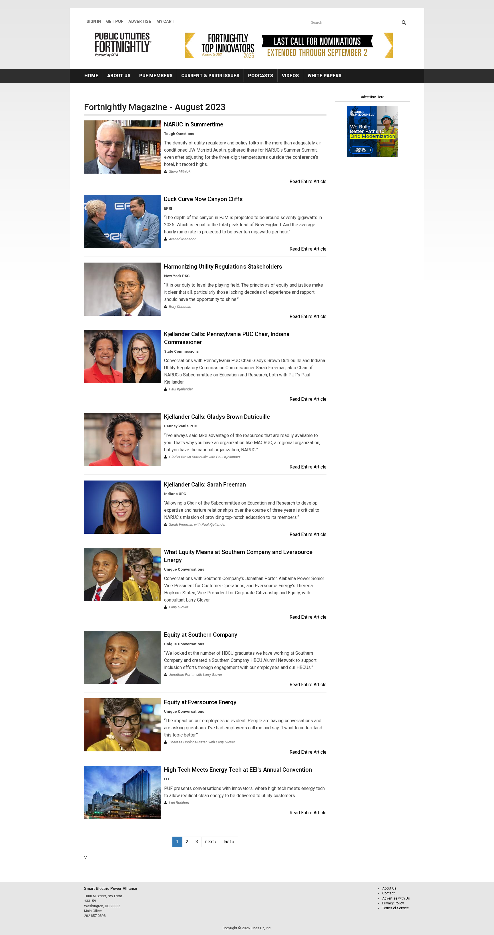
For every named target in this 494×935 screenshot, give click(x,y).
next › (210, 841)
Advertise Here (372, 97)
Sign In (93, 21)
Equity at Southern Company (200, 634)
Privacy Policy (393, 903)
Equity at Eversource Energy (200, 702)
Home (91, 75)
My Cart (165, 21)
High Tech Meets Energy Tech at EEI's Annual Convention (238, 769)
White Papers (324, 75)
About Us (118, 75)
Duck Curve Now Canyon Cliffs (203, 199)
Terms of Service (395, 908)
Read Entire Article (308, 181)
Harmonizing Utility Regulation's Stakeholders (223, 266)
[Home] (123, 45)
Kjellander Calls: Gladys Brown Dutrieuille (217, 416)
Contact (388, 893)
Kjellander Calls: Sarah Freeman (205, 484)
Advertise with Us (396, 898)
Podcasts (260, 75)
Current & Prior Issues (210, 75)
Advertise (139, 21)
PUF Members (155, 75)
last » (229, 841)
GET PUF (114, 21)
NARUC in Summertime (193, 124)
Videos (290, 75)
